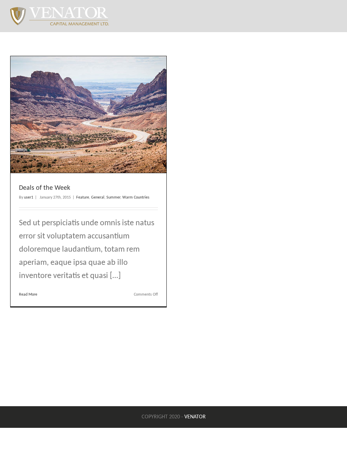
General (97, 197)
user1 (28, 197)
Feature (82, 197)
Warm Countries (135, 197)
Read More (28, 295)
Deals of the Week (44, 188)
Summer (113, 197)
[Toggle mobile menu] (334, 15)
